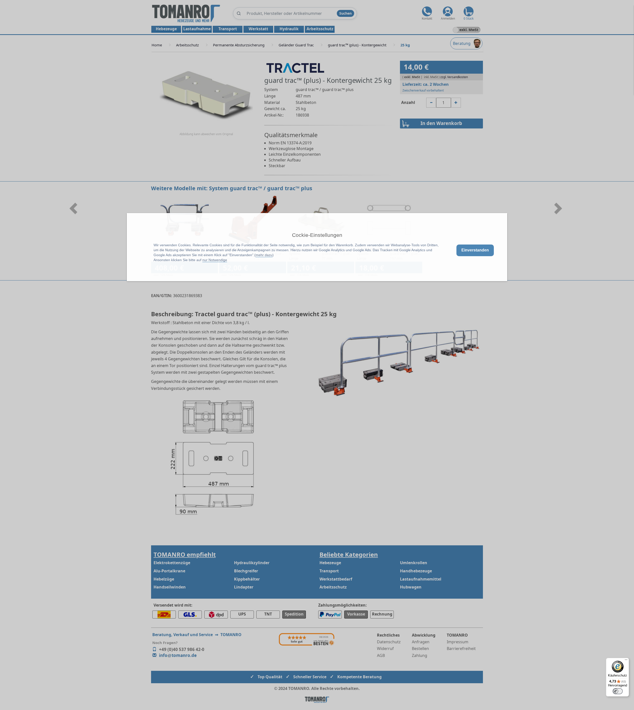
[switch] (618, 691)
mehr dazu (264, 255)
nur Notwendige (214, 260)
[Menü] (626, 661)
